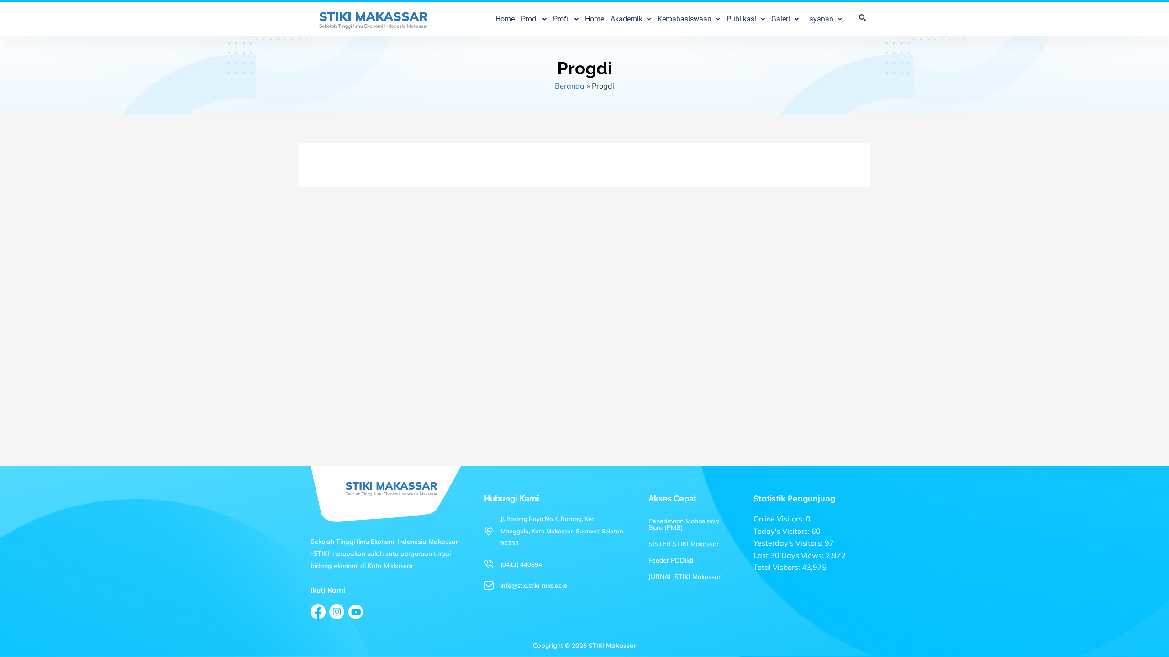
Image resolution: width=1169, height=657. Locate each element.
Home (505, 19)
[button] (534, 19)
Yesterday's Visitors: (789, 543)
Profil (561, 19)
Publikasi (741, 19)
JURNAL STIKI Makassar (684, 577)
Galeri (780, 19)
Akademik (626, 19)
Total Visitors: (777, 567)
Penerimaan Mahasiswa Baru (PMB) (683, 524)
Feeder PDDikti (670, 560)
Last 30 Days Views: (789, 555)
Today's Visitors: (782, 531)
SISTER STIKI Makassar (683, 544)
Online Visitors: (779, 518)
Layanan (819, 19)
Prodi (529, 19)
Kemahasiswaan (684, 19)
